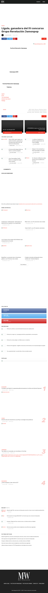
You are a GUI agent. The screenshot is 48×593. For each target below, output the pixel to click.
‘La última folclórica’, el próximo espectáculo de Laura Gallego (38, 141)
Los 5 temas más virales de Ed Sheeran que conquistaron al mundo (12, 240)
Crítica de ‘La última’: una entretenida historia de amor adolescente (20, 328)
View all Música (23, 264)
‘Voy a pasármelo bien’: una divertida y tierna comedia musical (19, 351)
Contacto (35, 583)
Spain (41, 112)
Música (3, 25)
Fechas (45, 109)
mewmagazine (8, 35)
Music (33, 112)
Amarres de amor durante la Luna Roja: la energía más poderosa (17, 419)
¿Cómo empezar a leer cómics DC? (10, 482)
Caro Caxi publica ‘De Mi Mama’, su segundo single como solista (15, 160)
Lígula (3, 93)
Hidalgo (3, 100)
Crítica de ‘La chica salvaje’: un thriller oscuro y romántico (18, 340)
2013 (30, 109)
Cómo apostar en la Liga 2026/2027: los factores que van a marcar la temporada (23, 515)
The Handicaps (5, 97)
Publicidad (41, 583)
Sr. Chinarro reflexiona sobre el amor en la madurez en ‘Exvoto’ (39, 159)
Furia (3, 95)
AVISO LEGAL (7, 583)
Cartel (33, 109)
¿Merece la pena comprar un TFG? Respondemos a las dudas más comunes (17, 545)
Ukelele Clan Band (6, 99)
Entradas (41, 109)
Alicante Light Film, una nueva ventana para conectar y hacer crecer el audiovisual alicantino (25, 510)
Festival (30, 110)
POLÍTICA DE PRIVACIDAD (16, 583)
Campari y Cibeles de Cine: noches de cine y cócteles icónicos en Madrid (21, 521)
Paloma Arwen (13, 152)
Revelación (37, 112)
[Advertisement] (24, 15)
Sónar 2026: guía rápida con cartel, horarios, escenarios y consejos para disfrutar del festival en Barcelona (16, 141)
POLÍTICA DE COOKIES (27, 583)
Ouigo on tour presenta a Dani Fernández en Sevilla (38, 149)
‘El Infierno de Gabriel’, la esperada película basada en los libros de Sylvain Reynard (21, 388)
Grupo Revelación (43, 110)
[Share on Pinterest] (16, 39)
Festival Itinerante (36, 110)
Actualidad (4, 386)
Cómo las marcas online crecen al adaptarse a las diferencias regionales (21, 527)
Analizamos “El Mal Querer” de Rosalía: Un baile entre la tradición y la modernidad (12, 222)
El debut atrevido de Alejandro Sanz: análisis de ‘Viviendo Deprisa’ (34, 258)
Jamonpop (30, 112)
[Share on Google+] (14, 39)
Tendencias (4, 449)
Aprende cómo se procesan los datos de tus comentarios (30, 204)
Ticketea (44, 112)
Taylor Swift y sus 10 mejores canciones (34, 228)
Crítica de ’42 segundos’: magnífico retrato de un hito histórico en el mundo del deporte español (26, 345)
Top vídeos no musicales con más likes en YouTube (14, 451)
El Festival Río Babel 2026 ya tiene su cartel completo (16, 150)
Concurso (37, 109)
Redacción (12, 145)
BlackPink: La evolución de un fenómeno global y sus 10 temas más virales (11, 258)
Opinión (3, 418)
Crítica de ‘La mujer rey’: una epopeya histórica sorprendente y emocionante (22, 334)
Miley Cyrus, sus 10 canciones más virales (35, 221)
